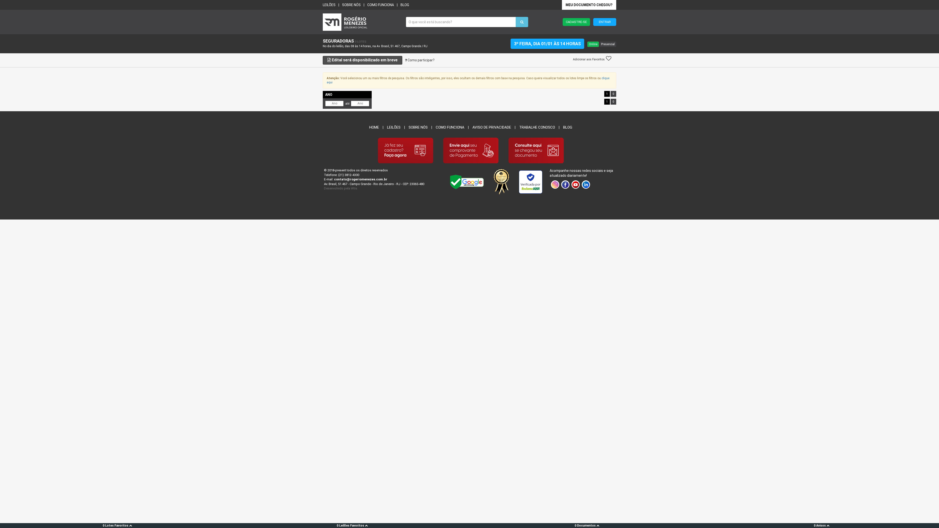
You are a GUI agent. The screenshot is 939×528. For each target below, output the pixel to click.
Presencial (608, 44)
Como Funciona (450, 127)
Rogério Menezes (362, 22)
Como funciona (380, 5)
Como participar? (421, 60)
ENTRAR (605, 22)
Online (593, 44)
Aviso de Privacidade (491, 127)
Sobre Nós (418, 127)
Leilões (329, 5)
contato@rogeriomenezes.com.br (360, 179)
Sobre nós (351, 5)
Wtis (354, 188)
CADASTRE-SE (576, 22)
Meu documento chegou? (589, 5)
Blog (405, 5)
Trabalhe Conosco (537, 127)
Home (374, 127)
